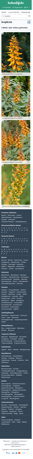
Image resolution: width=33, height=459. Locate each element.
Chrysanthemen (14, 290)
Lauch (3, 317)
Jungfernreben (11, 328)
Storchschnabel (6, 309)
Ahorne (3, 260)
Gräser (19, 294)
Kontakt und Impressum (19, 441)
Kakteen (16, 349)
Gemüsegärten (6, 386)
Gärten (19, 215)
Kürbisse (21, 360)
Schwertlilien (18, 303)
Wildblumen (5, 424)
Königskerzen (6, 296)
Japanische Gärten (7, 388)
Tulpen (3, 322)
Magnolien (11, 266)
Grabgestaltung (22, 371)
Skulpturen (13, 411)
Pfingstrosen (5, 298)
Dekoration (11, 215)
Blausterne (5, 315)
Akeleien (4, 290)
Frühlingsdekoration (8, 371)
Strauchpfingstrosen (8, 283)
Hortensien (25, 277)
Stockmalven (14, 307)
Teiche (20, 411)
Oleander (24, 279)
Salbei (13, 300)
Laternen (23, 407)
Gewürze (19, 358)
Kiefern (3, 266)
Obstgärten (15, 392)
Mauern (4, 409)
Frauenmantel (21, 292)
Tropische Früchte (20, 343)
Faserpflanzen (18, 356)
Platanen (4, 269)
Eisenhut (4, 292)
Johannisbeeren (6, 279)
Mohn (21, 296)
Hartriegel (11, 264)
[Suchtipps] (29, 16)
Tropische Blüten (7, 343)
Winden (4, 330)
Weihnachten (5, 377)
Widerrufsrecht (15, 446)
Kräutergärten (6, 390)
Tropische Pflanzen (7, 222)
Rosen (15, 281)
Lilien (8, 317)
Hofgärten (16, 386)
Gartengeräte (23, 405)
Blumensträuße (6, 369)
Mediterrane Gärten (19, 390)
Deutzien (23, 275)
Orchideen (13, 339)
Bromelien (23, 337)
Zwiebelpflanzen (21, 222)
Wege (16, 413)
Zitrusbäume (19, 269)
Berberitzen (5, 275)
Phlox (13, 298)
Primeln (19, 298)
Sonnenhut (5, 307)
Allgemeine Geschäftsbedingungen (14, 444)
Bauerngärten (6, 384)
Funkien (4, 294)
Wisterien (11, 330)
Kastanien (20, 264)
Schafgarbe (20, 300)
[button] (29, 22)
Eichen (26, 260)
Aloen (10, 349)
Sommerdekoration (8, 375)
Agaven (3, 349)
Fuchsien (4, 277)
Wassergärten (14, 398)
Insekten (17, 420)
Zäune (21, 413)
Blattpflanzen (13, 337)
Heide (24, 294)
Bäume (3, 215)
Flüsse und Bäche (7, 420)
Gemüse (4, 358)
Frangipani (5, 339)
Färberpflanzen (6, 356)
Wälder (24, 422)
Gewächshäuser (6, 407)
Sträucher (11, 219)
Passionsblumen (6, 341)
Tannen (11, 269)
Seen (13, 422)
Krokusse (24, 315)
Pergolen (19, 409)
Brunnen (4, 405)
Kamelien (16, 279)
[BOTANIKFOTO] (15, 3)
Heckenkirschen (14, 277)
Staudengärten (6, 396)
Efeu (2, 328)
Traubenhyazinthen (21, 320)
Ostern (25, 373)
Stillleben (19, 375)
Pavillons (11, 409)
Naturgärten (5, 392)
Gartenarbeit (13, 405)
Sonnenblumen (6, 305)
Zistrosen (20, 283)
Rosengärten (18, 394)
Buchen (10, 260)
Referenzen (6, 441)
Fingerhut (12, 292)
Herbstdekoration (16, 373)
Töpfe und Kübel (6, 413)
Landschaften (5, 422)
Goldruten (11, 294)
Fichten (23, 262)
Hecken (16, 407)
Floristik (15, 369)
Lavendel (15, 296)
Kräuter (13, 360)
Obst (26, 360)
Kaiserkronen (14, 315)
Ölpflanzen (5, 362)
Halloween (4, 373)
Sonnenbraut (17, 305)
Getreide (11, 358)
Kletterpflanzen (6, 217)
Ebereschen (18, 260)
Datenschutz (14, 443)
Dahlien (23, 290)
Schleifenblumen (7, 303)
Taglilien (16, 309)
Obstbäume (20, 266)
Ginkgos (4, 264)
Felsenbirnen (15, 262)
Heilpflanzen (5, 360)
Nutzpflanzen (17, 217)
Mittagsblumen (25, 349)
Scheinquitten (23, 281)
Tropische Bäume (19, 341)
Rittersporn (5, 300)
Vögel (19, 422)
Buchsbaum (15, 275)
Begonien (4, 337)
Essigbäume (5, 262)
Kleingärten (19, 388)
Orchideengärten (7, 394)
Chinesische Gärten (18, 384)
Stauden (4, 219)
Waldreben (20, 328)
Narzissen (15, 317)
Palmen (21, 339)
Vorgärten (4, 398)
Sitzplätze (4, 411)
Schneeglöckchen (7, 320)
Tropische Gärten (18, 396)
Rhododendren (6, 281)
